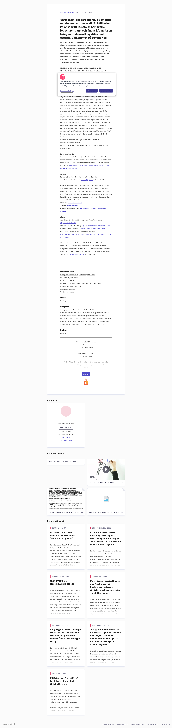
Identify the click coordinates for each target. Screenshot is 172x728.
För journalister (152, 724)
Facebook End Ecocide (67, 289)
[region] (87, 84)
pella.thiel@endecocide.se (75, 254)
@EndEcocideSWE (72, 206)
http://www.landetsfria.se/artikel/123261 (96, 226)
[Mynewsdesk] (9, 724)
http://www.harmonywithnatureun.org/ (91, 228)
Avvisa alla (91, 91)
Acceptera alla (106, 91)
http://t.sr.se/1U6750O (68, 223)
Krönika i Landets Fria (67, 280)
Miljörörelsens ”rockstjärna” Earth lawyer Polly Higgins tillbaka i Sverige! (64, 681)
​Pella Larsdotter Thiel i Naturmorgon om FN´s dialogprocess (81, 283)
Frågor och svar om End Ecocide (71, 286)
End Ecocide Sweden (75, 203)
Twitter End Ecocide (67, 292)
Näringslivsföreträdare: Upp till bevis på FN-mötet (77, 275)
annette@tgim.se (87, 180)
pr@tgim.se (66, 437)
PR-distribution (122, 724)
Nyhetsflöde (165, 724)
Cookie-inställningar (67, 91)
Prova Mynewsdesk (137, 724)
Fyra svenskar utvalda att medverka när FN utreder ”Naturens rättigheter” (62, 535)
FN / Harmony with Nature (69, 278)
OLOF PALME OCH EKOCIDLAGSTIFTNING (62, 582)
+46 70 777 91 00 (66, 440)
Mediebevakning (108, 724)
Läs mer (86, 374)
